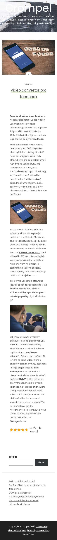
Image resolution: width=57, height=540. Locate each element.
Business (28, 84)
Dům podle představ (20, 492)
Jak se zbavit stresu (19, 504)
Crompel (28, 14)
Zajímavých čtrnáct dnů (22, 481)
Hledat (13, 456)
